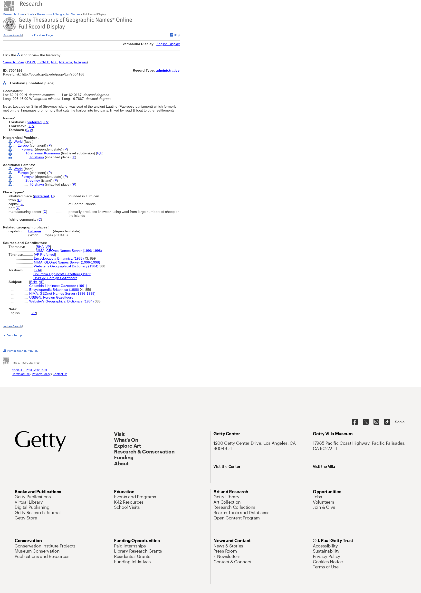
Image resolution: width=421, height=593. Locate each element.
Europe (23, 145)
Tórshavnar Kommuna (42, 153)
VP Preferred (45, 254)
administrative (168, 70)
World (18, 141)
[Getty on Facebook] (355, 422)
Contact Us (60, 374)
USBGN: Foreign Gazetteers (55, 278)
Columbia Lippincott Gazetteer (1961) (62, 274)
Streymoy (32, 180)
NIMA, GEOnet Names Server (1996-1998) (69, 251)
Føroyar (27, 149)
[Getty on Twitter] (366, 422)
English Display (168, 44)
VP (48, 247)
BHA (40, 247)
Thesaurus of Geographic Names (58, 14)
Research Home (14, 14)
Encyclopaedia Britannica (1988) (59, 258)
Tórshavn (36, 157)
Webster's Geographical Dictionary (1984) (66, 266)
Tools (30, 14)
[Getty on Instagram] (376, 422)
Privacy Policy (41, 374)
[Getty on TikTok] (387, 422)
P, (98, 153)
